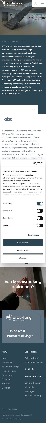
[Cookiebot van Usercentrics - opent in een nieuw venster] (33, 163)
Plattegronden (9, 371)
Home (4, 41)
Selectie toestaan (23, 250)
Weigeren (23, 258)
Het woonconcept (10, 366)
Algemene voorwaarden (11, 415)
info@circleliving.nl (20, 336)
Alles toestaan (23, 242)
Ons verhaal (7, 362)
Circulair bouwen (33, 383)
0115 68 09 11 (15, 331)
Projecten (6, 379)
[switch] (40, 211)
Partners (6, 383)
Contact (20, 296)
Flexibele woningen (34, 395)
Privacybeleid (26, 415)
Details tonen (33, 235)
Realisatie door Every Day (11, 419)
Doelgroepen (8, 375)
